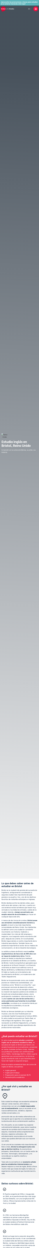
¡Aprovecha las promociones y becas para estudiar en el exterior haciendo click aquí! (19, 3)
